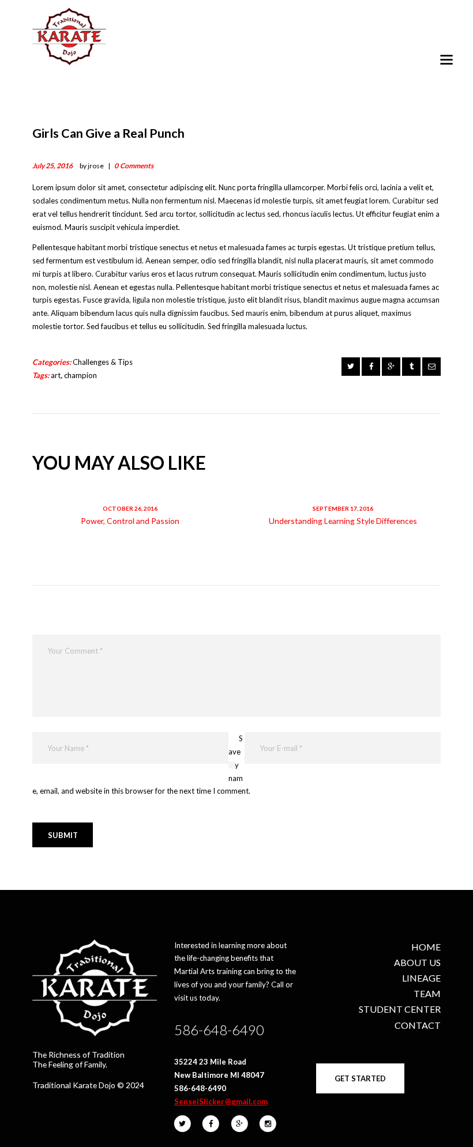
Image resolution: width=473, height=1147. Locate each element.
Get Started (360, 1078)
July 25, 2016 (52, 165)
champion (80, 375)
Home (426, 946)
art (56, 375)
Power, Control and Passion (130, 521)
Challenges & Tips (103, 362)
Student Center (400, 1008)
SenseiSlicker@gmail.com (221, 1101)
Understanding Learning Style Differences (343, 521)
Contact (418, 1025)
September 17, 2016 (343, 508)
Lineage (421, 977)
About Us (417, 962)
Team (427, 993)
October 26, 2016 (130, 508)
